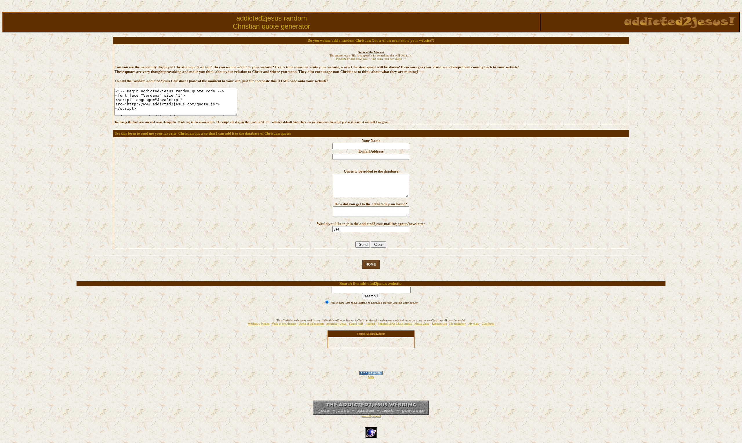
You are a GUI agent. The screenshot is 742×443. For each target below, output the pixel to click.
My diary (473, 323)
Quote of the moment (311, 323)
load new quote (393, 58)
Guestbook (488, 323)
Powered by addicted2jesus (352, 58)
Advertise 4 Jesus (336, 323)
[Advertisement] (371, 362)
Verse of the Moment (284, 323)
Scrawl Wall (356, 323)
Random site (439, 323)
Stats (371, 376)
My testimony (457, 323)
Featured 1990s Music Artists (395, 323)
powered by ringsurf (371, 416)
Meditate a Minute (258, 323)
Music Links (421, 323)
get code (377, 58)
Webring (370, 323)
